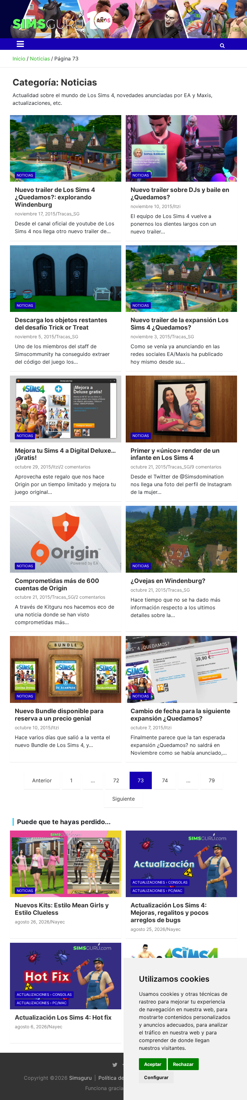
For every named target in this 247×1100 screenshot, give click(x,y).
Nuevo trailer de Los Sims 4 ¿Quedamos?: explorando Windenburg (55, 197)
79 (212, 780)
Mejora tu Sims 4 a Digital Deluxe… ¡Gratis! (65, 454)
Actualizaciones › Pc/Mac (157, 890)
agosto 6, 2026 (31, 1026)
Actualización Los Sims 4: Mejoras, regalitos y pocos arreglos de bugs (170, 913)
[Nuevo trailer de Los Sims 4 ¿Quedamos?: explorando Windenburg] (66, 148)
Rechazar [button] (183, 1064)
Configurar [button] (156, 1077)
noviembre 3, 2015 (150, 336)
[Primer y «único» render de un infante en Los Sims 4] (181, 408)
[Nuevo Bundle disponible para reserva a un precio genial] (66, 669)
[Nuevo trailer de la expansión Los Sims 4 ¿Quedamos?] (181, 278)
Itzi (177, 206)
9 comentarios (206, 466)
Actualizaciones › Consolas (160, 882)
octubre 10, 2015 (33, 727)
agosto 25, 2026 (148, 929)
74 (165, 780)
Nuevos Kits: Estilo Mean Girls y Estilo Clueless (62, 909)
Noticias (25, 175)
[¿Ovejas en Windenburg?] (181, 539)
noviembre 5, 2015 (34, 336)
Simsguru (80, 1078)
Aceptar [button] (152, 1064)
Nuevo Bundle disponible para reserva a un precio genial (59, 714)
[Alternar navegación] (20, 44)
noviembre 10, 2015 (151, 206)
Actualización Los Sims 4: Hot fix (63, 1017)
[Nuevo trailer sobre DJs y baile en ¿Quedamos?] (181, 148)
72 (116, 780)
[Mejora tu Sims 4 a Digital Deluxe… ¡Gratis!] (66, 408)
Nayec (58, 921)
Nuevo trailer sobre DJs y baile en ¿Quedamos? (180, 193)
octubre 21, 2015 (148, 466)
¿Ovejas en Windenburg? (168, 581)
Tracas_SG (68, 213)
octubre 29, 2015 (33, 466)
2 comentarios (75, 466)
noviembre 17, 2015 (35, 213)
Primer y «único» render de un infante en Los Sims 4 (175, 454)
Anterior (42, 780)
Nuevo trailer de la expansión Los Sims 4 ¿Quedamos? (180, 323)
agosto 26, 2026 (32, 921)
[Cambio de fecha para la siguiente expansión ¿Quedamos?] (181, 669)
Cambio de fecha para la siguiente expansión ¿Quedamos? (180, 714)
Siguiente (123, 798)
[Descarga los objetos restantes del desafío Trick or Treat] (66, 278)
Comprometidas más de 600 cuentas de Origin (57, 584)
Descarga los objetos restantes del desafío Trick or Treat (61, 323)
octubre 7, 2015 (147, 727)
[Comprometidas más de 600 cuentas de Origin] (66, 539)
